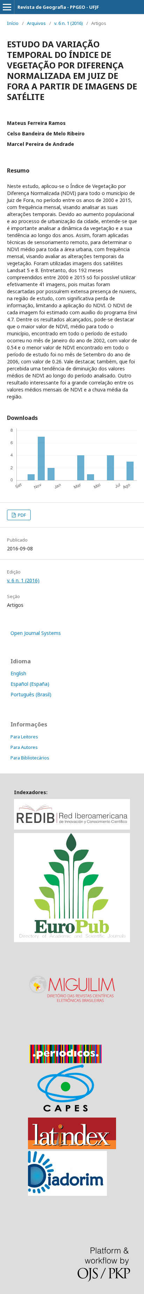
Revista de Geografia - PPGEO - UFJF (58, 7)
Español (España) (29, 683)
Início (13, 23)
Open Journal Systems (35, 633)
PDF (21, 515)
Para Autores (24, 747)
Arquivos (36, 23)
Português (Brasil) (30, 694)
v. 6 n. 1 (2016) (68, 23)
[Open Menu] (7, 7)
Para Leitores (24, 736)
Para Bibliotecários (29, 758)
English (18, 673)
